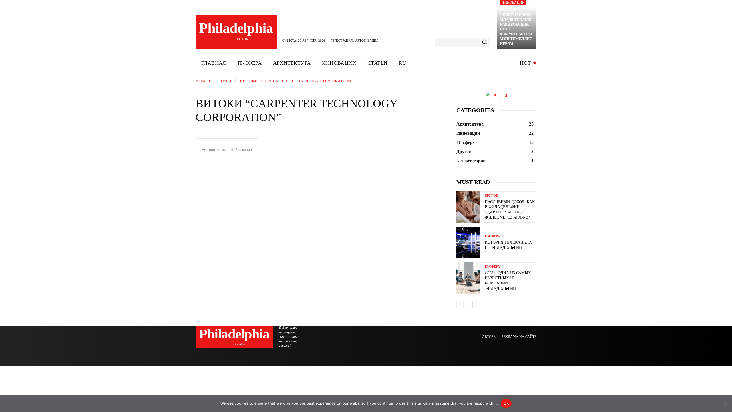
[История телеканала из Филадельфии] (468, 242)
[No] (725, 403)
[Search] (484, 42)
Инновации (513, 3)
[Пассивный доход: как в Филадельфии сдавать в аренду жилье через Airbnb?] (468, 207)
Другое (491, 195)
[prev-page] (460, 304)
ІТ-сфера (492, 236)
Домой (204, 81)
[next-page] (469, 304)
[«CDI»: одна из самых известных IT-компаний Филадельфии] (468, 278)
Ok (506, 403)
